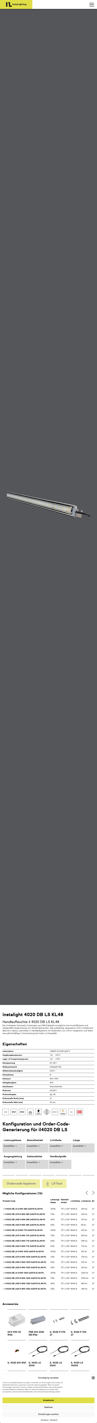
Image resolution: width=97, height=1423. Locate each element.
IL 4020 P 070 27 (57, 1333)
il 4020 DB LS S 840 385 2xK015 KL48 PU (24, 1209)
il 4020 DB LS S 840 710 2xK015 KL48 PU (24, 1230)
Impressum (44, 1420)
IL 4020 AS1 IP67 (17, 1363)
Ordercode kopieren (21, 1183)
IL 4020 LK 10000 (77, 1364)
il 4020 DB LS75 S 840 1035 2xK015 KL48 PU (25, 1257)
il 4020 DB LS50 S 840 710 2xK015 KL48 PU (25, 1241)
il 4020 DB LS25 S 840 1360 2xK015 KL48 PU (25, 1289)
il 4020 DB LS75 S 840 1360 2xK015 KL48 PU (25, 1278)
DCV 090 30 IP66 (14, 1333)
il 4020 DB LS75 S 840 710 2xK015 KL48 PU (25, 1236)
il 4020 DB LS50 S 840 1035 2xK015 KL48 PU (25, 1262)
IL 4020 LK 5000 (56, 1364)
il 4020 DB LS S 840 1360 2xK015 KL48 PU (24, 1273)
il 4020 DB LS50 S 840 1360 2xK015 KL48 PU (25, 1284)
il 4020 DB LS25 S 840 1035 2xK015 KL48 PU (25, 1268)
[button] (93, 1378)
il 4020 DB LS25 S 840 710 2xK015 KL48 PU (25, 1246)
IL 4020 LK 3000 (35, 1364)
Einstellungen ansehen (48, 1414)
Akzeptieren (48, 1400)
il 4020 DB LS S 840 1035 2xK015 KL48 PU (24, 1252)
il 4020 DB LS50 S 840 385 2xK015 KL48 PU (25, 1220)
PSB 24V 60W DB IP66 (36, 1333)
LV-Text (57, 1183)
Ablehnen (48, 1407)
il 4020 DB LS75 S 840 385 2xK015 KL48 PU (25, 1214)
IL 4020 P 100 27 (78, 1333)
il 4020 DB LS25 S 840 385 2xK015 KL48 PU (25, 1225)
